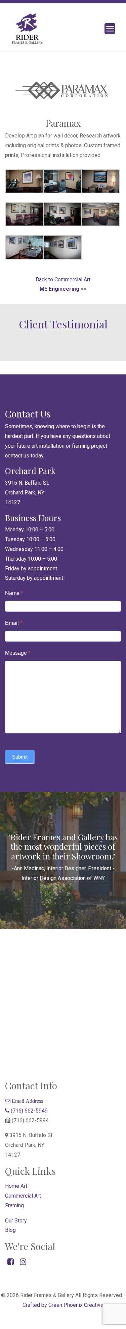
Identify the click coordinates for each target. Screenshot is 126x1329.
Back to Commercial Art (63, 279)
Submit (20, 757)
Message (17, 653)
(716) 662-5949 (28, 1111)
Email (13, 623)
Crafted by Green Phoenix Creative (63, 1305)
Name (14, 593)
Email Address (26, 1100)
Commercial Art (23, 1196)
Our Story (16, 1220)
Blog (10, 1230)
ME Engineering (59, 289)
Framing (14, 1205)
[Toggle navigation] (110, 28)
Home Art (16, 1186)
